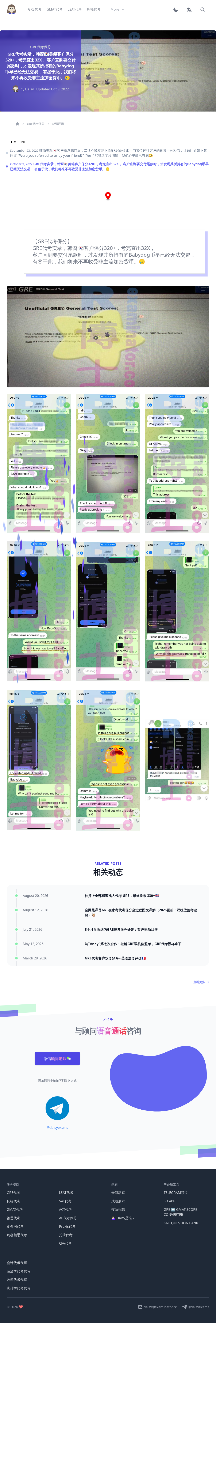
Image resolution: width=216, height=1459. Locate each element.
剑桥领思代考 (17, 1235)
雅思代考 (13, 1218)
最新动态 (118, 1192)
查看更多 (199, 982)
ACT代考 (65, 1209)
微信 (54, 1058)
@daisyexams (57, 1127)
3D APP (169, 1201)
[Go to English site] (189, 9)
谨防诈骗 (118, 1209)
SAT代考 (65, 1201)
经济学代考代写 (18, 1271)
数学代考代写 (17, 1279)
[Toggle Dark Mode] (177, 9)
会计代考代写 (17, 1262)
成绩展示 (58, 124)
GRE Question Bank (181, 1223)
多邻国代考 (15, 1226)
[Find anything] (202, 9)
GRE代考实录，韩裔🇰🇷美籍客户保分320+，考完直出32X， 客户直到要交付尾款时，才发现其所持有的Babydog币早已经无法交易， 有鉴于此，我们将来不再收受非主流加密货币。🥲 (109, 166)
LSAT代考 (66, 1192)
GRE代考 (13, 1192)
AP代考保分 (68, 1218)
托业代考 (66, 1235)
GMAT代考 (15, 1209)
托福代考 (13, 1201)
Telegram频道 (176, 1192)
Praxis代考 (67, 1226)
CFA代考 (65, 1243)
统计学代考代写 (18, 1288)
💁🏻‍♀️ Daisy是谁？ (123, 1218)
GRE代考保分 (36, 124)
